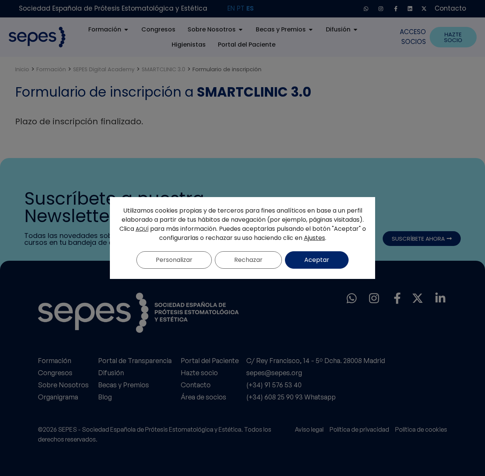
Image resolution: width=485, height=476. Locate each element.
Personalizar (174, 259)
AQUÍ (142, 229)
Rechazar (248, 259)
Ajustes (314, 237)
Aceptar (316, 259)
